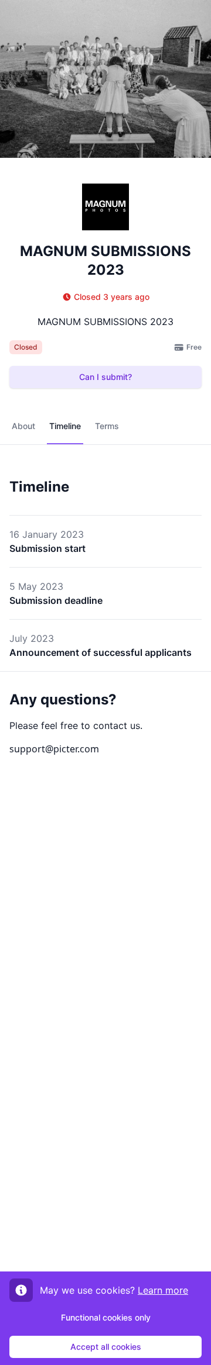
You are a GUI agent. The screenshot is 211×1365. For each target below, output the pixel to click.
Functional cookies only (106, 1317)
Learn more (163, 1290)
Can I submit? (105, 377)
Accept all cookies (105, 1347)
